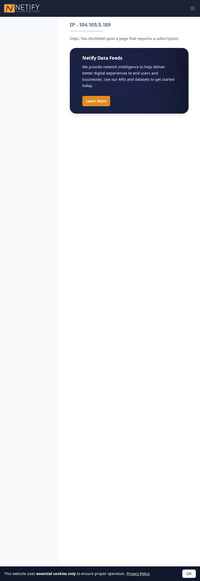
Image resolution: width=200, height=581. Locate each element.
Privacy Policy (138, 573)
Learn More (96, 100)
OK (189, 573)
